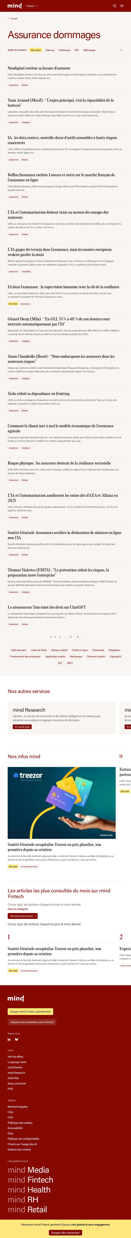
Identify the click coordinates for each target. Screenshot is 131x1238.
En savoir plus (22, 726)
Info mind (36, 50)
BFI (76, 50)
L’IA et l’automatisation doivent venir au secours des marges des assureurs (58, 215)
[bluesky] (16, 1039)
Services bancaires (29, 866)
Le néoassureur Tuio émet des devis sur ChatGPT (47, 607)
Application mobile (55, 656)
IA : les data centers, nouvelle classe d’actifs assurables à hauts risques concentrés (62, 140)
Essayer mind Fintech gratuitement (30, 1011)
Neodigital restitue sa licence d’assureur (39, 68)
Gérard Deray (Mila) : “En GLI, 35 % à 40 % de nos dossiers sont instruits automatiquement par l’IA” (59, 321)
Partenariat (98, 650)
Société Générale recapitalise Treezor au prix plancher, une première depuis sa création (54, 847)
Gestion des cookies (19, 1149)
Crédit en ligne (80, 650)
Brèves (25, 85)
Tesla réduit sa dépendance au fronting (38, 394)
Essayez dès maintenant (65, 1232)
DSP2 (70, 663)
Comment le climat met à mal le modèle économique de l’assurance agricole (60, 428)
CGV (10, 1117)
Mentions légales (18, 1106)
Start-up (49, 50)
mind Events (15, 1067)
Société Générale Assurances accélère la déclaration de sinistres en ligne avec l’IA (64, 535)
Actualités (26, 271)
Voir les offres (15, 1056)
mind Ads (13, 1078)
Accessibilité (15, 1128)
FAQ (10, 1088)
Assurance (13, 85)
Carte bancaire (18, 650)
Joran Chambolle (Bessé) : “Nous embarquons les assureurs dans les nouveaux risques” (61, 359)
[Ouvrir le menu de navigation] (121, 6)
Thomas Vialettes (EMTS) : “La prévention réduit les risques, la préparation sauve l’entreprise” (58, 572)
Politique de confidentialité (23, 1138)
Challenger (64, 50)
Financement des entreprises (25, 656)
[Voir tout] (120, 756)
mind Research (16, 1072)
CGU (10, 1112)
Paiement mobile (96, 656)
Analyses (26, 122)
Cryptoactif (115, 656)
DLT (60, 663)
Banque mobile (59, 650)
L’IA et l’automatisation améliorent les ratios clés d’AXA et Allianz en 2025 (63, 498)
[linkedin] (9, 1039)
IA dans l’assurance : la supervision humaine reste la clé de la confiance (63, 287)
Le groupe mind (17, 1062)
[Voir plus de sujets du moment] (121, 50)
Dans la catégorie (18, 909)
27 (70, 636)
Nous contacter (17, 1083)
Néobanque (76, 656)
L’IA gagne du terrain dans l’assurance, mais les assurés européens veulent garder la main (60, 252)
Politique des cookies (20, 1122)
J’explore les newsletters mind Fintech (32, 1022)
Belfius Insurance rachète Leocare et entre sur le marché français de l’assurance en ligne (61, 177)
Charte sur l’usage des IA (22, 1144)
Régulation (114, 650)
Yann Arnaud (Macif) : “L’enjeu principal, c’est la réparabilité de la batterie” (61, 103)
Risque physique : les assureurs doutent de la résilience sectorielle (59, 463)
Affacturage (89, 50)
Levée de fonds (39, 650)
